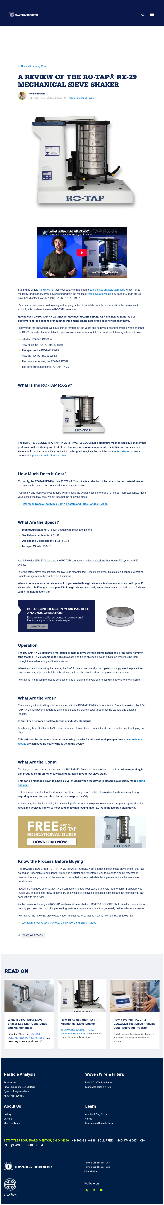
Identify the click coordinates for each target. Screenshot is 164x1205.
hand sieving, (46, 289)
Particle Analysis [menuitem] (20, 1074)
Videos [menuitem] (88, 1118)
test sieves (123, 451)
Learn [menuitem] (90, 1106)
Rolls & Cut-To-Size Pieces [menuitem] (99, 1082)
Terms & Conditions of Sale (97, 1167)
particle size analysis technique (107, 289)
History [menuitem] (7, 1114)
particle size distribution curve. (49, 455)
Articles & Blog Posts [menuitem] (96, 1114)
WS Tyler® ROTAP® (33, 935)
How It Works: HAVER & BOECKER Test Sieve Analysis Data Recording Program (134, 1023)
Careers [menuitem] (8, 1118)
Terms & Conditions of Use (97, 1163)
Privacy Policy (90, 1171)
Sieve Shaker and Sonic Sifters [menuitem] (19, 1087)
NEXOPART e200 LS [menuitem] (14, 1096)
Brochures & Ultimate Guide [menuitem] (99, 1123)
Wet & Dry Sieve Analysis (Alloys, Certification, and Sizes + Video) (59, 922)
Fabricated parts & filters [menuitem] (98, 1087)
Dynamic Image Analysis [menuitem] (16, 1091)
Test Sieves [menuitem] (10, 1082)
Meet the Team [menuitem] (12, 1123)
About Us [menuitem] (12, 1106)
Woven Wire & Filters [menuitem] (104, 1074)
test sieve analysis (98, 294)
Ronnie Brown (37, 93)
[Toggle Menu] (152, 14)
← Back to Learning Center (33, 66)
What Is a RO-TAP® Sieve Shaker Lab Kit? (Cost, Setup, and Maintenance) (28, 1023)
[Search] (143, 14)
